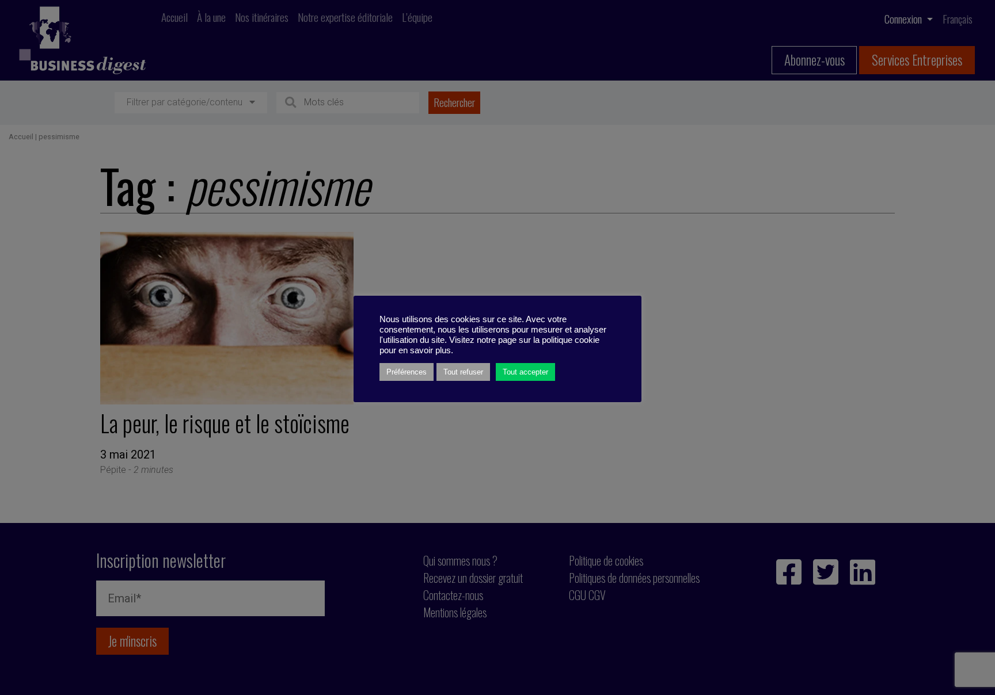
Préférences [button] (406, 372)
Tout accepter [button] (525, 372)
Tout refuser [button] (463, 372)
